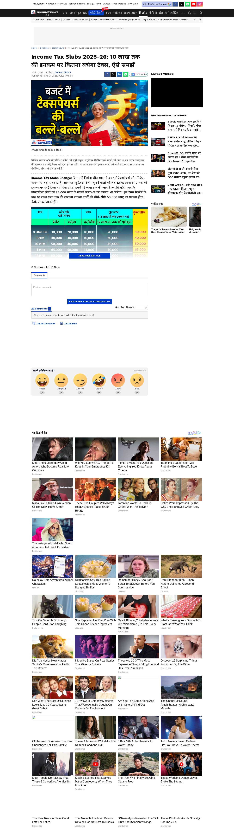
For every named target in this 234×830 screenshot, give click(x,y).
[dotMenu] (183, 12)
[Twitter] (181, 4)
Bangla (106, 3)
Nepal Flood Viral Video (103, 20)
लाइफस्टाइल (130, 12)
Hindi (114, 3)
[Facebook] (175, 4)
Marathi (122, 3)
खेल (161, 12)
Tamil (98, 3)
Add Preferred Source (155, 4)
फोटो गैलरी (96, 12)
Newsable (51, 3)
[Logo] (45, 13)
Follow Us (142, 74)
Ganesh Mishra (63, 72)
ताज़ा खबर (69, 12)
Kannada (62, 3)
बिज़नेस (143, 12)
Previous (195, 20)
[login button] (190, 13)
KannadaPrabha (77, 3)
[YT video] (193, 4)
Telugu (90, 3)
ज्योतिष (174, 12)
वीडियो (153, 12)
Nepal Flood (53, 20)
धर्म (166, 12)
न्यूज (78, 12)
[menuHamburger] (195, 12)
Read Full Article (90, 256)
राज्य (108, 12)
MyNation (133, 3)
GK (85, 12)
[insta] (200, 4)
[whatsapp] (187, 4)
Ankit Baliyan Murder (129, 20)
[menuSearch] (201, 12)
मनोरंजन (117, 12)
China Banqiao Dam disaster (172, 20)
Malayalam (38, 3)
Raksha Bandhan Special (75, 20)
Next (200, 20)
